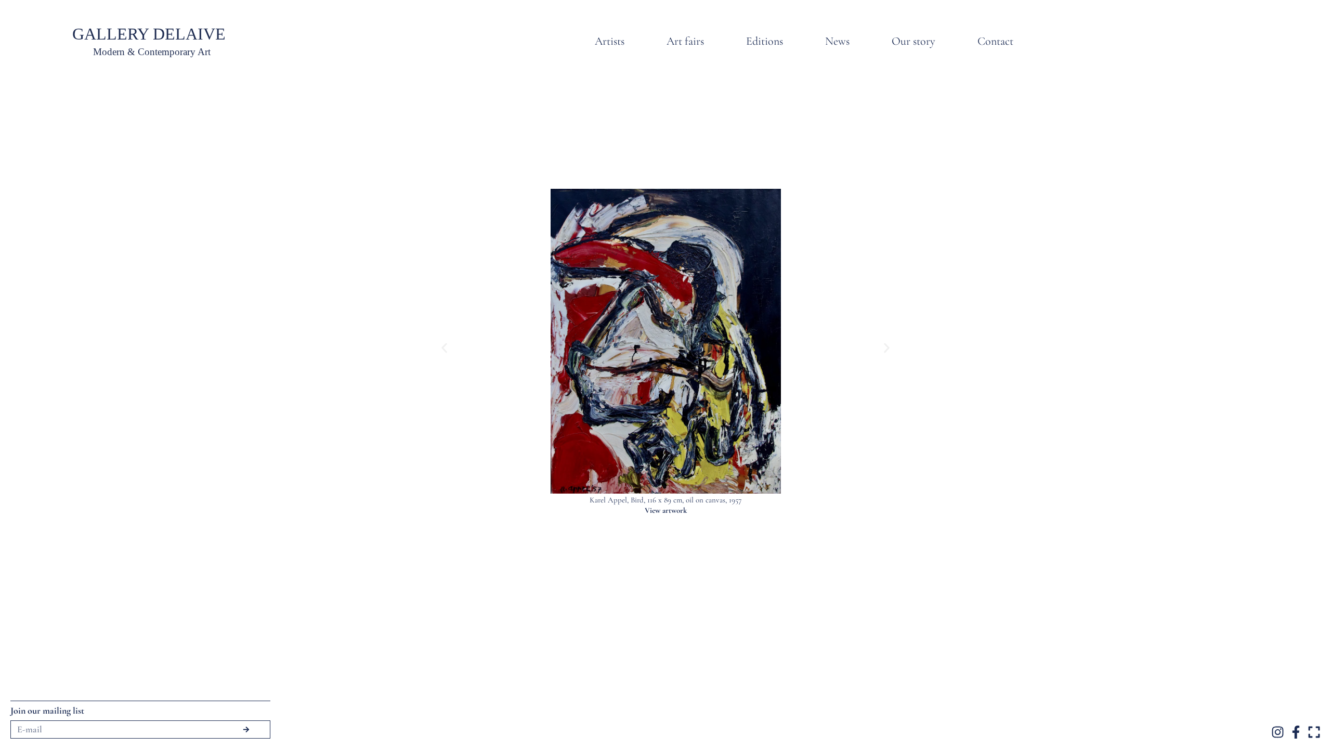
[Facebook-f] (1295, 732)
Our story (913, 41)
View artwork (666, 510)
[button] (444, 347)
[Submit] (246, 729)
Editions (764, 41)
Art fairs (685, 41)
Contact (995, 41)
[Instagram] (1277, 732)
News (837, 41)
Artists (609, 41)
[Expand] (1314, 732)
